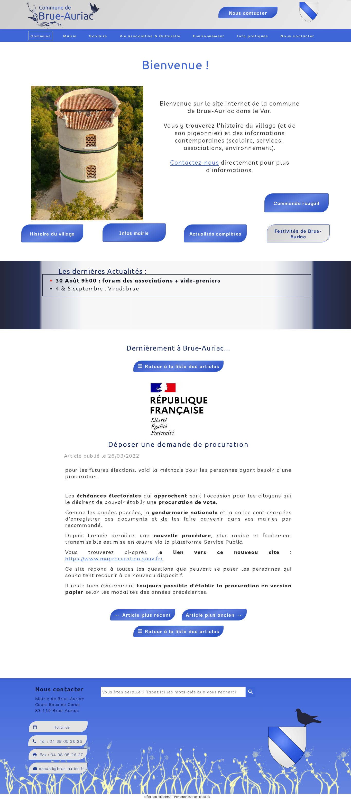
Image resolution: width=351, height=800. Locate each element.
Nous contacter (298, 36)
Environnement (209, 36)
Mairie (70, 36)
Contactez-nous (194, 162)
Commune (41, 36)
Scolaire (98, 36)
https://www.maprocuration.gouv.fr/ (114, 558)
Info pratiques (253, 36)
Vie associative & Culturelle (150, 36)
